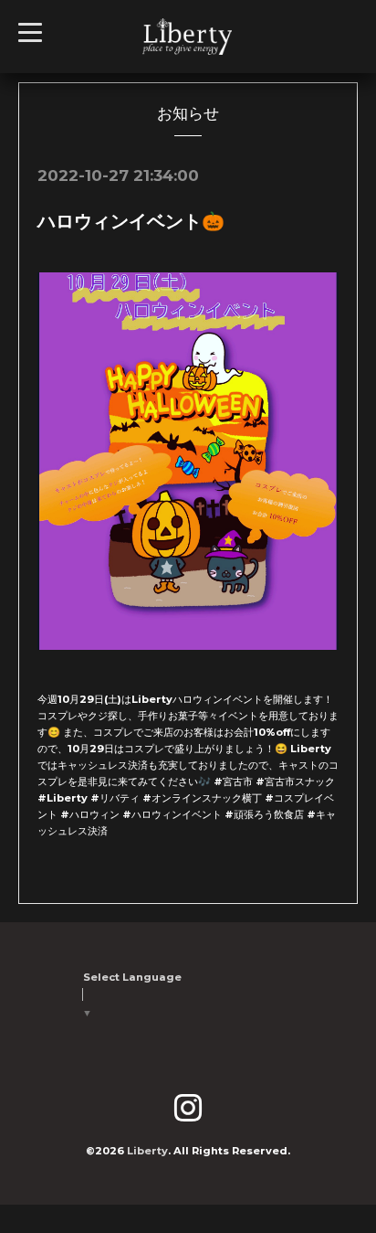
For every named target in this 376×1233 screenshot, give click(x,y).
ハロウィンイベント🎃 (131, 221)
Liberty (147, 1150)
